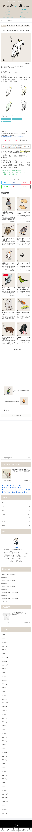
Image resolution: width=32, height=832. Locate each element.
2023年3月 (5, 691)
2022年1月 (5, 744)
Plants (16, 525)
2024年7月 (5, 634)
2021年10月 (5, 756)
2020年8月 (5, 809)
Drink (16, 506)
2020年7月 (5, 813)
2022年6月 (5, 725)
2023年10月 (5, 665)
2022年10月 (5, 710)
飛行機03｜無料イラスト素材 (10, 592)
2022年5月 (5, 729)
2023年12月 (5, 657)
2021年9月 (5, 760)
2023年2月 (5, 695)
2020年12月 (5, 794)
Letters (16, 518)
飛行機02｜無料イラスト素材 (10, 598)
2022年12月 (5, 703)
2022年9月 (5, 714)
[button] (26, 187)
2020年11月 (5, 798)
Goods (16, 514)
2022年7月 (5, 722)
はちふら (16, 547)
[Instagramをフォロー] (17, 561)
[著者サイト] (10, 561)
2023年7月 (5, 676)
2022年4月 (5, 733)
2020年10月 (5, 801)
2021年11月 (5, 752)
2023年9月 (5, 669)
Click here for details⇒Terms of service (12, 136)
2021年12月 (5, 748)
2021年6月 (5, 771)
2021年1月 (5, 790)
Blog (16, 502)
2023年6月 (5, 680)
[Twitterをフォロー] (13, 561)
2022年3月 (5, 737)
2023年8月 (5, 672)
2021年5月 (5, 775)
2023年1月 (5, 699)
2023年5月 (5, 684)
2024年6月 (5, 638)
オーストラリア (11, 25)
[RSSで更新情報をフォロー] (21, 561)
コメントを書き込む (16, 415)
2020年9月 (5, 805)
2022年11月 (5, 706)
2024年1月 (5, 653)
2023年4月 (5, 687)
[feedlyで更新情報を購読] (19, 561)
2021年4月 (5, 779)
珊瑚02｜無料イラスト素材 (9, 580)
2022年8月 (5, 718)
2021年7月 (5, 767)
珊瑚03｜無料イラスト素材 (9, 574)
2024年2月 (5, 650)
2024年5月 (5, 642)
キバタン (19, 25)
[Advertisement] (16, 367)
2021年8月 (5, 763)
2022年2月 (5, 741)
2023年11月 (5, 661)
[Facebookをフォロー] (15, 561)
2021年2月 (5, 786)
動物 (25, 25)
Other (4, 25)
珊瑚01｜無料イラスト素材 (9, 586)
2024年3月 (5, 646)
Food (16, 510)
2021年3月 (5, 782)
